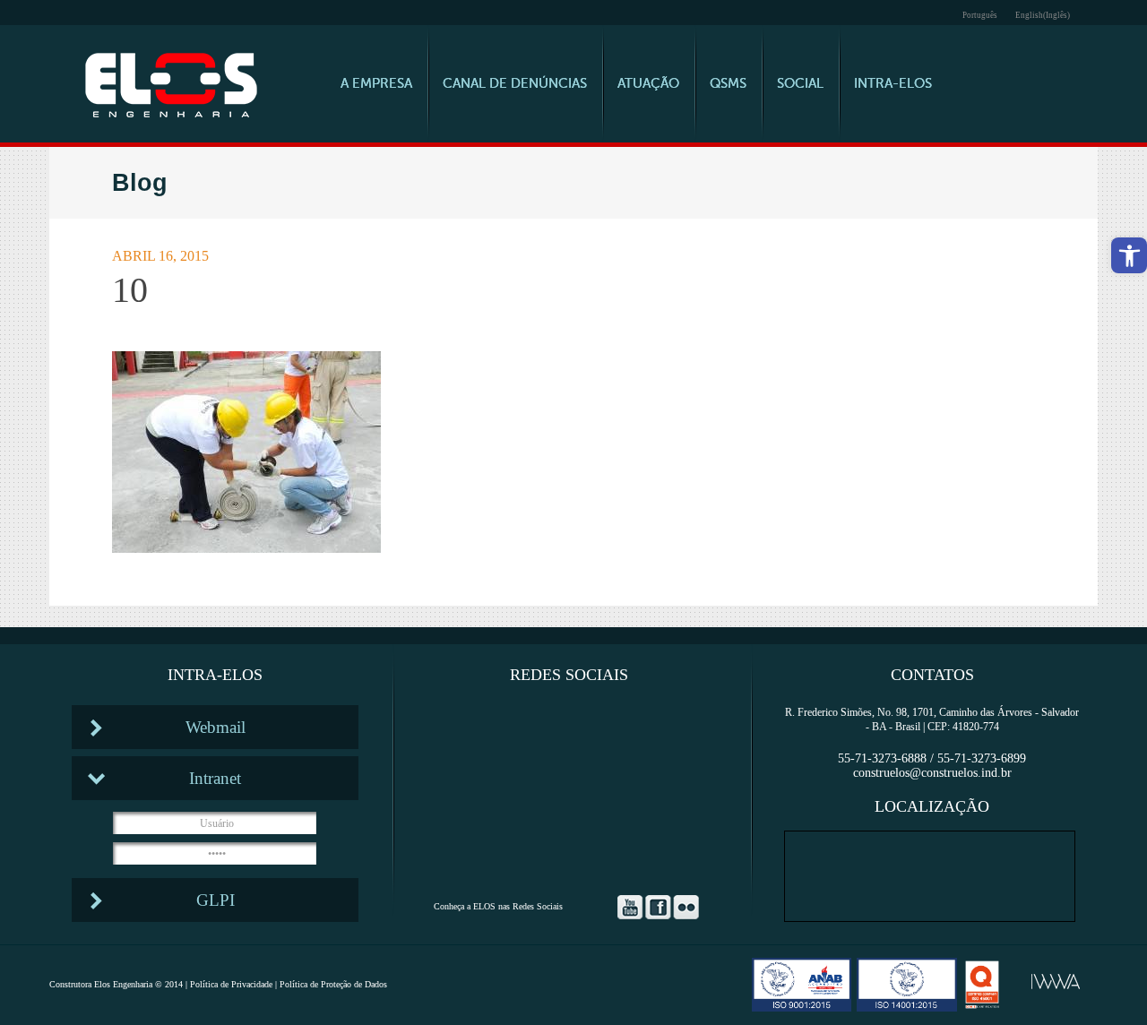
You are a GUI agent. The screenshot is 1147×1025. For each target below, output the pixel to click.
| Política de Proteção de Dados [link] (329, 984)
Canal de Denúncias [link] (515, 83)
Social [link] (800, 83)
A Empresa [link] (376, 83)
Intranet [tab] (215, 778)
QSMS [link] (728, 83)
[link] (1129, 255)
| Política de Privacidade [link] (227, 984)
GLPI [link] (215, 900)
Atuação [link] (648, 83)
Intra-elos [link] (893, 83)
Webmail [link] (215, 727)
